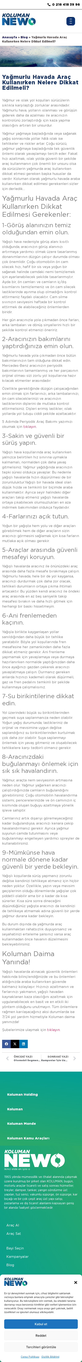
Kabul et (41, 1324)
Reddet (41, 1336)
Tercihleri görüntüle (41, 1347)
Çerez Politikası (30, 1356)
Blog (24, 37)
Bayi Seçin (15, 1248)
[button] (76, 1282)
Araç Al (12, 1225)
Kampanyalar (17, 1257)
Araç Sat (13, 1234)
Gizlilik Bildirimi (50, 1356)
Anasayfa (9, 37)
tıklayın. (30, 427)
